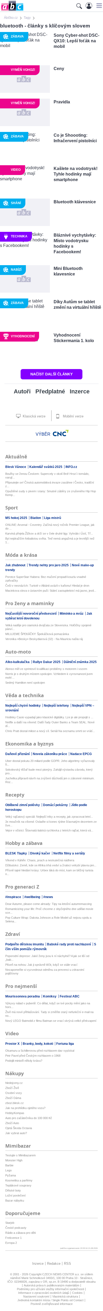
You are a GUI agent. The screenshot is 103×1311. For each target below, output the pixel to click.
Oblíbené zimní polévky (23, 805)
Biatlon (36, 518)
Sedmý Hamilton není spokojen (25, 682)
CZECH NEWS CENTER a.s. (61, 1274)
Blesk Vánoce (16, 467)
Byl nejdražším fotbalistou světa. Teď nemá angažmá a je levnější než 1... (50, 540)
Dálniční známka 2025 (80, 662)
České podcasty (15, 1227)
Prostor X (12, 1044)
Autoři (22, 391)
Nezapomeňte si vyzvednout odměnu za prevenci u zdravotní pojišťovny (44, 971)
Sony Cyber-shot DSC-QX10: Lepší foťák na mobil (76, 41)
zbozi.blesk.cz (14, 1103)
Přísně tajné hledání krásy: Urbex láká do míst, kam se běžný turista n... (49, 872)
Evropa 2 (11, 1242)
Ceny (59, 68)
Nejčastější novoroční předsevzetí (31, 613)
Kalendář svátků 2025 (46, 467)
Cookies (77, 1292)
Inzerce (80, 391)
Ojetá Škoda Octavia (18, 1128)
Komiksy (50, 996)
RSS (67, 1264)
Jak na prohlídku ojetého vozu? (25, 1108)
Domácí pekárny (56, 805)
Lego (8, 1170)
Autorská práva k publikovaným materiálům (51, 1285)
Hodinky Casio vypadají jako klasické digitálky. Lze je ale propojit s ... (49, 717)
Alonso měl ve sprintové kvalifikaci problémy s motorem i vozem (46, 668)
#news (48, 897)
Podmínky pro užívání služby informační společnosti (50, 1289)
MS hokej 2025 (16, 518)
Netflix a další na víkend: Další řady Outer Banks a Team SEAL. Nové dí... (50, 724)
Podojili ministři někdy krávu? (23, 1060)
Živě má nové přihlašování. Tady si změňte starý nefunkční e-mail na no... (49, 1013)
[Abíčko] (12, 10)
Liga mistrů (52, 518)
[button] (98, 5)
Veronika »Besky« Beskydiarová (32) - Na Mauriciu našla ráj (44, 639)
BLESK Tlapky (16, 853)
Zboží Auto (12, 1123)
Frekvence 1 (13, 1237)
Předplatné (50, 391)
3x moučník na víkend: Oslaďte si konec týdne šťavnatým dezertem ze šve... (51, 823)
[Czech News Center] (61, 433)
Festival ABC (69, 996)
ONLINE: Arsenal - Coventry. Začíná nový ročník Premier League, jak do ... (50, 526)
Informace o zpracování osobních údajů (43, 1292)
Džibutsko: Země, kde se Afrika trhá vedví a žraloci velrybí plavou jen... (50, 865)
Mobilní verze (72, 416)
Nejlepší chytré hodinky (23, 705)
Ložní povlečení (15, 1195)
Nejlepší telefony (57, 705)
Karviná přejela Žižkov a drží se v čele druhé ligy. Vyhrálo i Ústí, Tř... (49, 533)
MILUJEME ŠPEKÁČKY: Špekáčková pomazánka (37, 634)
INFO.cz (71, 467)
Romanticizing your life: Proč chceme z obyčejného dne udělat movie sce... (49, 910)
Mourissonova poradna (23, 996)
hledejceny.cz (14, 1082)
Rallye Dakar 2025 (47, 662)
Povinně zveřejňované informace (52, 1303)
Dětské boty (13, 1190)
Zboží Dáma (13, 1098)
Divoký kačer (40, 853)
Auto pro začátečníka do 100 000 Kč (28, 1118)
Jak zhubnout (15, 565)
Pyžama (10, 1175)
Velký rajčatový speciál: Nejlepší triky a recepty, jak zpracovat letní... (49, 816)
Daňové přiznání (17, 754)
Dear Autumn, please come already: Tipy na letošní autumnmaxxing (48, 903)
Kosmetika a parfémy (18, 1180)
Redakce (53, 1264)
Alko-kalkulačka (17, 662)
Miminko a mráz (72, 613)
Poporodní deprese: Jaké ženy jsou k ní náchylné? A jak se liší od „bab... (47, 957)
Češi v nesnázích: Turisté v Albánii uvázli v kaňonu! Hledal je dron (47, 585)
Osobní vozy (13, 1092)
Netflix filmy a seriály (69, 853)
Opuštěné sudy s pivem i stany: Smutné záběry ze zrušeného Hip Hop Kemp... (50, 493)
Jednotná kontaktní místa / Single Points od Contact (50, 1300)
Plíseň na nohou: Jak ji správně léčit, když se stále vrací (41, 964)
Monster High (13, 1160)
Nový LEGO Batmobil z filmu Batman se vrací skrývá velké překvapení (50, 1020)
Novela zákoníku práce (50, 754)
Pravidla (62, 102)
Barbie (9, 1165)
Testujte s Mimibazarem (20, 1155)
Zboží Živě (12, 1087)
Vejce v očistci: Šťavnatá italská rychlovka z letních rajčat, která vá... (49, 830)
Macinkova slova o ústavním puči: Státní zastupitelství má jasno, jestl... (50, 590)
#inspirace (13, 897)
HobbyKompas (14, 1113)
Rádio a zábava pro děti (20, 1232)
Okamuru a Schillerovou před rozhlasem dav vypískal (39, 1050)
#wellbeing (32, 897)
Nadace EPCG (81, 754)
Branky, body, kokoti (38, 1044)
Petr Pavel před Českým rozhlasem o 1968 (32, 1055)
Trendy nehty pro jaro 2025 (49, 565)
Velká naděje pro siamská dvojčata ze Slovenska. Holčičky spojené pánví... (48, 627)
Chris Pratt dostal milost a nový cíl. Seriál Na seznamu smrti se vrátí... (50, 731)
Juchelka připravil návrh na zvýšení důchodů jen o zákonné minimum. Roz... (50, 780)
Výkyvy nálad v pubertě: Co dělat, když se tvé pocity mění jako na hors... (47, 1005)
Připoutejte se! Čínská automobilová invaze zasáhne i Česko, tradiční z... (49, 484)
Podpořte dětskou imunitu (25, 944)
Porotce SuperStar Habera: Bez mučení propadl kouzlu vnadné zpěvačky (45, 578)
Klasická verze (33, 416)
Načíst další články (51, 374)
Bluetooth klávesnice (75, 202)
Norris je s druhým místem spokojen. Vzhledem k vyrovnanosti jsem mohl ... (49, 675)
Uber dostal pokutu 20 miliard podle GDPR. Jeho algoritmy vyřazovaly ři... (50, 762)
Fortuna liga (65, 1044)
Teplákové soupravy (18, 1185)
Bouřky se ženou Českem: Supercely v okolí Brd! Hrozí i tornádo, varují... (47, 475)
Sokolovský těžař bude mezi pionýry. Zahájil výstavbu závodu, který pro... (49, 771)
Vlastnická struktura (65, 1296)
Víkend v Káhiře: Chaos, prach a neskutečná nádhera (39, 860)
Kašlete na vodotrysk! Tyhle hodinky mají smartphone (75, 174)
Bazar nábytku (14, 1200)
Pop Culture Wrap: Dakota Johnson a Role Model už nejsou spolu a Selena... (48, 919)
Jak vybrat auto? (16, 1133)
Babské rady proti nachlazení (69, 944)
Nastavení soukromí (36, 1296)
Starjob (9, 1222)
